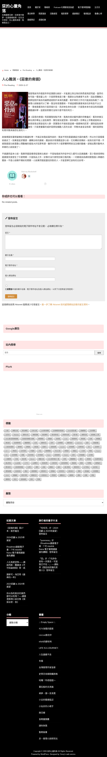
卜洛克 (83, 451)
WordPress (45, 754)
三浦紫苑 (8, 459)
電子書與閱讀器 (84, 7)
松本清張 (31, 455)
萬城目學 (44, 463)
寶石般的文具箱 (46, 687)
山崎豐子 (35, 463)
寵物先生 (43, 442)
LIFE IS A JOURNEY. (48, 648)
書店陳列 (44, 434)
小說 (7, 430)
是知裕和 (23, 479)
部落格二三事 (95, 434)
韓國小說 (41, 459)
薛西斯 (20, 447)
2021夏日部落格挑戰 (12, 438)
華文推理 (24, 430)
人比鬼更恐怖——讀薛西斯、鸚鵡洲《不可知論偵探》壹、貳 (16, 565)
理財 (37, 467)
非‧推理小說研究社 (48, 738)
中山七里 (57, 451)
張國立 (75, 451)
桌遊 (44, 467)
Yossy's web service (67, 754)
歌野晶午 (98, 463)
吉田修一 (97, 447)
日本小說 (34, 430)
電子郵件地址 (11, 265)
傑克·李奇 (24, 475)
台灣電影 (60, 442)
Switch (66, 455)
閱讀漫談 (42, 14)
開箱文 (51, 467)
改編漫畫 (95, 442)
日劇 (90, 438)
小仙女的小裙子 (46, 706)
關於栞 (37, 7)
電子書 (75, 434)
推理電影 (41, 438)
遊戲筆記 (31, 20)
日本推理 (14, 455)
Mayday (16, 434)
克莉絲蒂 (53, 447)
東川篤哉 (67, 467)
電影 (79, 471)
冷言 (40, 451)
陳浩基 (83, 438)
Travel (98, 451)
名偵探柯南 (17, 442)
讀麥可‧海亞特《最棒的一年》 (16, 575)
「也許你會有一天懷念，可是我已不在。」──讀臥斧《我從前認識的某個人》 (48, 565)
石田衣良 (17, 471)
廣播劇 (15, 475)
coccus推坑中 (45, 635)
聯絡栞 (47, 7)
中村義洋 (40, 455)
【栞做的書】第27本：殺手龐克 (15, 529)
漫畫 (22, 455)
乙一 (7, 451)
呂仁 (89, 447)
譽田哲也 (76, 467)
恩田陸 (58, 438)
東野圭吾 (84, 434)
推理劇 (98, 438)
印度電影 (95, 471)
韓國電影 (73, 459)
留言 (7, 233)
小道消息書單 (10, 447)
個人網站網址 (10, 276)
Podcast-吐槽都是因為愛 (64, 7)
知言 (15, 479)
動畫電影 (27, 442)
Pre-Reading (9, 85)
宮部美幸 (74, 438)
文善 (35, 442)
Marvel (32, 459)
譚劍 (79, 475)
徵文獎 (24, 459)
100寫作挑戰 (45, 430)
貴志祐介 (71, 471)
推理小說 (15, 430)
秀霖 (90, 451)
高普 (64, 459)
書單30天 (25, 434)
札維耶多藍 (98, 459)
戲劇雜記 (76, 14)
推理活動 (35, 434)
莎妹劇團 (81, 455)
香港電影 (48, 451)
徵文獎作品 (55, 434)
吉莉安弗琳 (64, 463)
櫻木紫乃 (8, 467)
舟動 (86, 475)
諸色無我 (43, 726)
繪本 (59, 467)
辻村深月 (23, 451)
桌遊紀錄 (42, 20)
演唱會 (28, 447)
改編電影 (83, 430)
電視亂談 (87, 14)
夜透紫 (89, 459)
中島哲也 (61, 471)
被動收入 (62, 475)
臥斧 (52, 442)
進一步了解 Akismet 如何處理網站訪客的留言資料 (65, 304)
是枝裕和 (57, 455)
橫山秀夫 (8, 463)
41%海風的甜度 (46, 629)
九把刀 (29, 467)
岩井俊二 (95, 467)
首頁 (29, 7)
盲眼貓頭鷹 (44, 719)
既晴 (81, 463)
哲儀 (38, 479)
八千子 (26, 463)
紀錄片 (44, 447)
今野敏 (89, 463)
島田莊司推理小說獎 (28, 438)
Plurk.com (39, 414)
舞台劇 (8, 442)
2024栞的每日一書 (53, 459)
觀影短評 (69, 442)
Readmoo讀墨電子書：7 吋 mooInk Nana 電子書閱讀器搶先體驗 (16, 551)
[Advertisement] (53, 47)
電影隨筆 (64, 14)
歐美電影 (34, 471)
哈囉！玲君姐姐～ (47, 680)
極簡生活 (34, 475)
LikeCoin (79, 442)
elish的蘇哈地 (45, 641)
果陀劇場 (8, 471)
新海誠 (87, 471)
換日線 (42, 713)
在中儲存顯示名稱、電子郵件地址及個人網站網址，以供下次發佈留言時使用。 (40, 289)
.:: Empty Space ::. (47, 622)
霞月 (81, 459)
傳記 (26, 471)
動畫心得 (98, 14)
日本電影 (92, 430)
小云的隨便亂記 (46, 700)
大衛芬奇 (54, 463)
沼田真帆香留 (19, 467)
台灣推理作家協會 (58, 430)
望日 (31, 479)
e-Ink (65, 438)
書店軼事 (31, 14)
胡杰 (73, 455)
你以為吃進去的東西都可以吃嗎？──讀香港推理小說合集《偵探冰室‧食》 (16, 597)
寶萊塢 (8, 479)
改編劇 (50, 438)
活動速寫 (53, 14)
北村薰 (91, 455)
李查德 (54, 475)
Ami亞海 (17, 463)
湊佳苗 (36, 447)
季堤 (92, 475)
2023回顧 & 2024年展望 (16, 585)
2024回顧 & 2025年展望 (16, 538)
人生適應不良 (45, 654)
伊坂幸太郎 (66, 434)
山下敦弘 (86, 467)
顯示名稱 (9, 255)
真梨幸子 (43, 471)
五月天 (97, 7)
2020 (7, 475)
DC (7, 455)
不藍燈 (32, 451)
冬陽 (41, 661)
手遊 (16, 459)
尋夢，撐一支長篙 (47, 693)
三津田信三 (44, 475)
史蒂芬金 (81, 447)
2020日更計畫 (72, 430)
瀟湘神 (71, 475)
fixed (48, 455)
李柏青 (15, 451)
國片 (87, 442)
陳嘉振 (74, 463)
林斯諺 (67, 451)
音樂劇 (53, 471)
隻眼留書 (43, 732)
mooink (62, 447)
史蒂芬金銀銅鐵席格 (48, 674)
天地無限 (71, 447)
